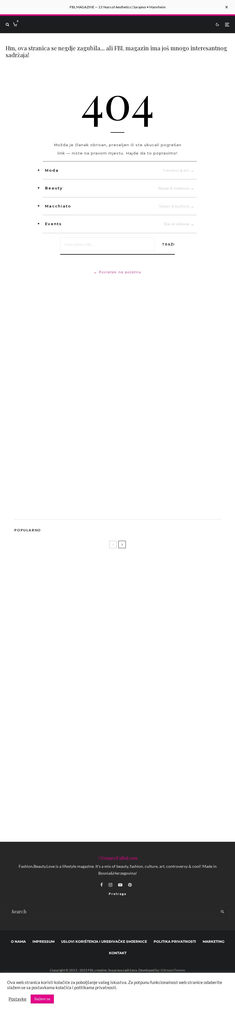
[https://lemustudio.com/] (63, 507)
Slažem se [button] (42, 999)
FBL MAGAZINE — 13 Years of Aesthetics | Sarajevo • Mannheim (118, 7)
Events (119, 223)
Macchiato (119, 206)
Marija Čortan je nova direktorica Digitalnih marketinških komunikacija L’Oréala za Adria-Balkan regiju (124, 774)
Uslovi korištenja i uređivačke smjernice (104, 941)
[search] (222, 911)
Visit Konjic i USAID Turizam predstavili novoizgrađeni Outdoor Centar (106, 815)
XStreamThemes (172, 970)
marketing (213, 941)
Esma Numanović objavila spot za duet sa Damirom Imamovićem (75, 699)
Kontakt (117, 953)
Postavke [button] (17, 999)
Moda (119, 170)
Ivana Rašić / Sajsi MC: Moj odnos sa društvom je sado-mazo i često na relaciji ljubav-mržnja (101, 794)
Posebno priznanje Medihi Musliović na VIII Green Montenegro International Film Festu (123, 719)
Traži (168, 244)
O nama (18, 941)
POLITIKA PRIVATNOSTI (175, 941)
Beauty (119, 188)
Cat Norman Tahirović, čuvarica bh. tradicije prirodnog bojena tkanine (106, 747)
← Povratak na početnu (118, 272)
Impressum (43, 941)
